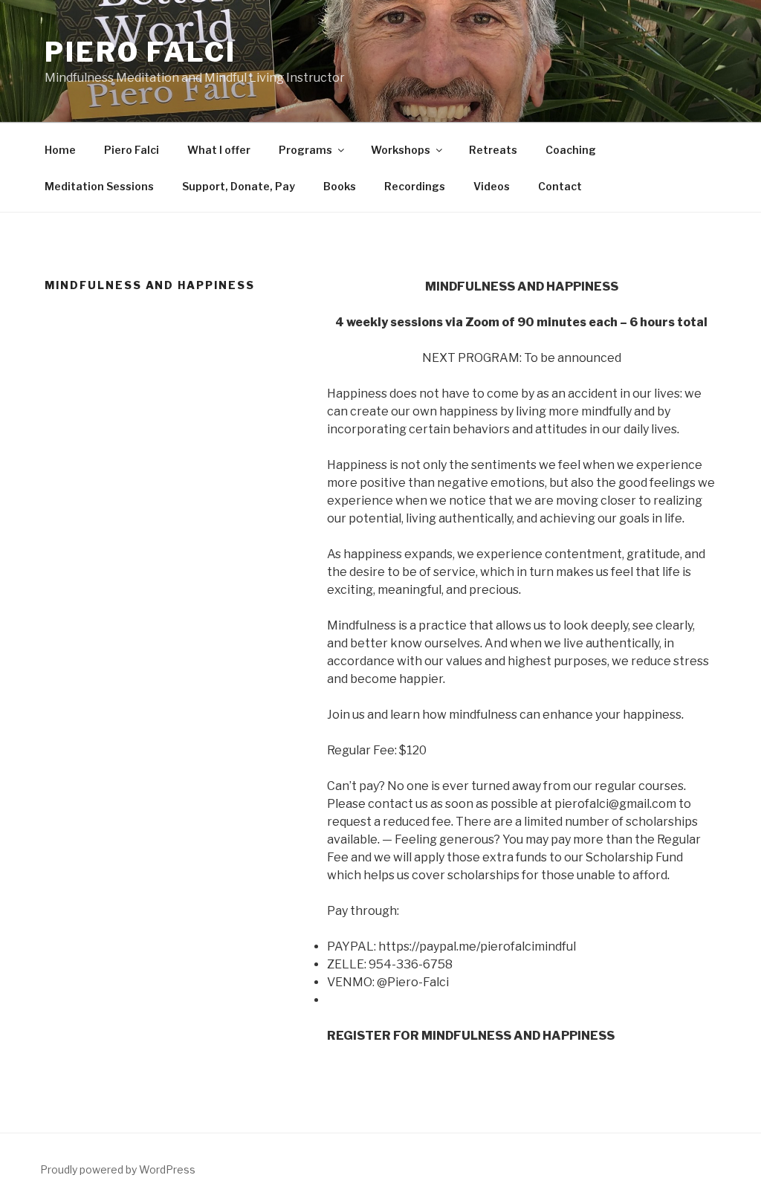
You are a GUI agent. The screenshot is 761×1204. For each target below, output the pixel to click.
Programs (305, 149)
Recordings (414, 186)
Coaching (570, 149)
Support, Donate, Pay (238, 186)
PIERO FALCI (140, 52)
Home (60, 149)
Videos (491, 186)
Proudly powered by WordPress (117, 1169)
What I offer (218, 149)
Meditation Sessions (99, 186)
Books (339, 186)
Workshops (400, 149)
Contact (560, 186)
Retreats (493, 149)
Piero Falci (131, 149)
